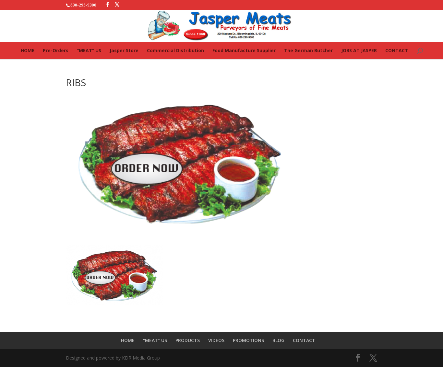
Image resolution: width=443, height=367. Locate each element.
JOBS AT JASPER (359, 50)
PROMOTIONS (248, 340)
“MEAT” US (89, 50)
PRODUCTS (187, 340)
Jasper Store (124, 50)
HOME (27, 50)
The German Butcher (308, 50)
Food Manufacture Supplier (244, 50)
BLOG (278, 340)
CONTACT (396, 50)
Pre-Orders (55, 50)
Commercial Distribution (175, 50)
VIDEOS (216, 340)
